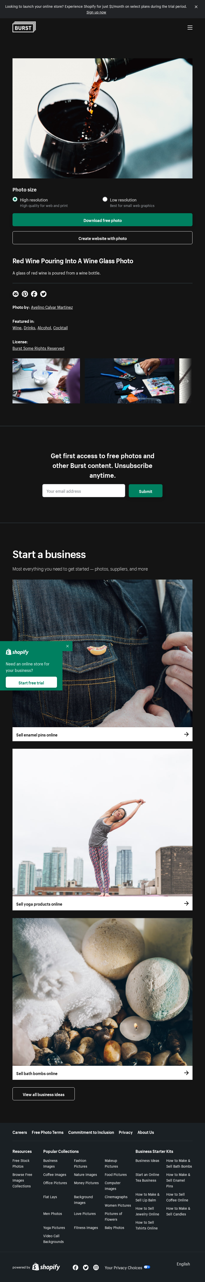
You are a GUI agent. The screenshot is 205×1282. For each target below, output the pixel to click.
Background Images (83, 1199)
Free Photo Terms (48, 1131)
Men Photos (52, 1213)
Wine (17, 327)
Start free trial (31, 682)
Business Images (50, 1163)
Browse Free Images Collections (22, 1179)
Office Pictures (55, 1182)
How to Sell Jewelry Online (147, 1210)
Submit (145, 490)
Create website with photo (102, 237)
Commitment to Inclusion (91, 1131)
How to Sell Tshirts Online (147, 1224)
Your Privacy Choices (123, 1267)
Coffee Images (54, 1174)
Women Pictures (118, 1205)
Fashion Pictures (80, 1163)
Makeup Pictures (111, 1163)
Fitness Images (86, 1227)
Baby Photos (114, 1227)
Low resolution (123, 199)
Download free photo (103, 219)
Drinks (29, 327)
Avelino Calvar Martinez (52, 306)
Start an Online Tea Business (147, 1177)
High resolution (34, 199)
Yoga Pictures (54, 1227)
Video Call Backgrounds (53, 1238)
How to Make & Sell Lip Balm (148, 1196)
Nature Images (85, 1174)
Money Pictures (86, 1182)
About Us (146, 1131)
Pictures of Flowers (113, 1216)
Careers (19, 1131)
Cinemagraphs (116, 1196)
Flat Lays (50, 1196)
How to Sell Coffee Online (177, 1196)
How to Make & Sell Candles (178, 1210)
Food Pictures (116, 1174)
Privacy (126, 1131)
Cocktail (60, 327)
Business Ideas (147, 1160)
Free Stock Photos (21, 1163)
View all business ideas (43, 1094)
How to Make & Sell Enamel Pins (178, 1179)
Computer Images (112, 1185)
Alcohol (44, 327)
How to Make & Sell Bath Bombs (179, 1163)
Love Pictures (85, 1213)
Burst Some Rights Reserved (38, 347)
